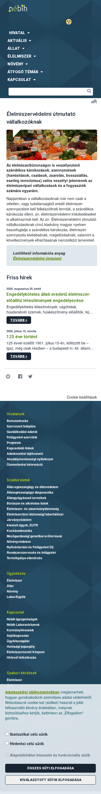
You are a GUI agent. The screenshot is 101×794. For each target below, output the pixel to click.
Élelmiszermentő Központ (26, 652)
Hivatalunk (15, 414)
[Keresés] (89, 92)
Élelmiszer (14, 580)
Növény (12, 591)
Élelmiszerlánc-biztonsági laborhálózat (35, 514)
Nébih (25, 8)
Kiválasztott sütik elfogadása (50, 780)
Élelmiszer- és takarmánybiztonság (33, 508)
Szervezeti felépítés (21, 426)
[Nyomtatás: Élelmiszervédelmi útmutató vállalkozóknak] (8, 377)
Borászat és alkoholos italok (27, 503)
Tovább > (18, 320)
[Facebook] (20, 377)
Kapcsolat (15, 612)
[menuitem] (50, 33)
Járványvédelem (19, 519)
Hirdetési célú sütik (26, 743)
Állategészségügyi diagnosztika (30, 492)
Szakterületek (18, 480)
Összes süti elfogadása (50, 768)
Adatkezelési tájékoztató (25, 453)
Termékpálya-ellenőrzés (24, 558)
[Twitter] (30, 377)
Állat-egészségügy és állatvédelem (32, 486)
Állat (10, 585)
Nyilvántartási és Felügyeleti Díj (30, 547)
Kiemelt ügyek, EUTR (22, 525)
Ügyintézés (16, 573)
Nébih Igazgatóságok (22, 619)
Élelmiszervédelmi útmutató (37, 258)
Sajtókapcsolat (18, 635)
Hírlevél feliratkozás (21, 657)
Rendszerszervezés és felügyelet (31, 552)
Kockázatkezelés (19, 530)
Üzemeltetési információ (25, 464)
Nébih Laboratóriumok (23, 624)
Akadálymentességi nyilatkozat (30, 459)
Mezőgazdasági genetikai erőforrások (34, 536)
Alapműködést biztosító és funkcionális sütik (49, 755)
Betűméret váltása (94, 101)
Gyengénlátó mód (71, 21)
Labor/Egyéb (16, 596)
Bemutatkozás (17, 420)
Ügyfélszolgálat (18, 641)
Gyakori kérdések (22, 673)
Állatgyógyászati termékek (26, 497)
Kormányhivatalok (20, 630)
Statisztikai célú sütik (28, 734)
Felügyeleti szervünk (22, 437)
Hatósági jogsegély (21, 646)
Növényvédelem (19, 541)
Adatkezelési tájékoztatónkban (32, 692)
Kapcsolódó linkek (20, 448)
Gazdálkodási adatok (22, 431)
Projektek (14, 442)
